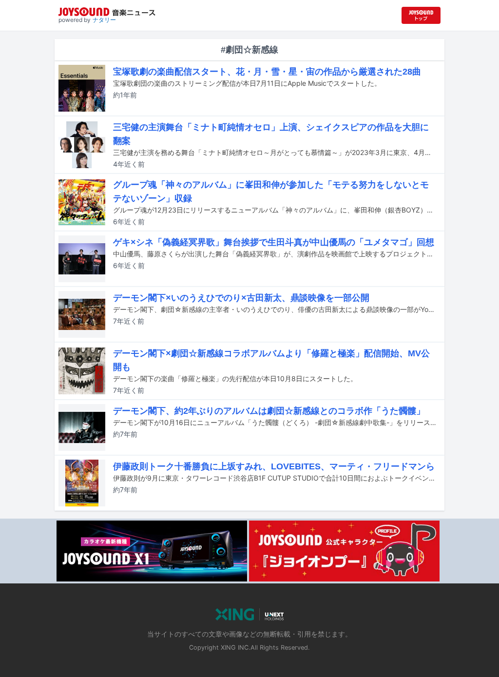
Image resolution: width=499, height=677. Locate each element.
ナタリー (104, 19)
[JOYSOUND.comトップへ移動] (421, 15)
